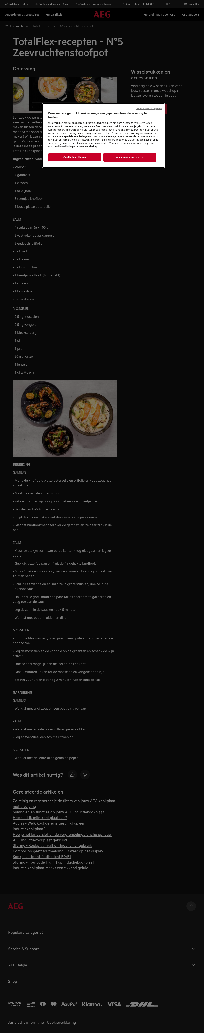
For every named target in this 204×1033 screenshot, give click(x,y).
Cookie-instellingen (74, 157)
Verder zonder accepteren (149, 108)
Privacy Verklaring (86, 146)
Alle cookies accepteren (130, 157)
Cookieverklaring (63, 146)
